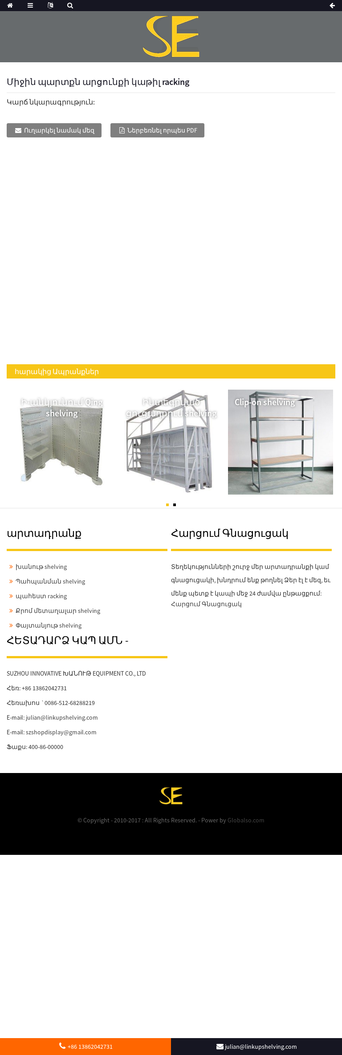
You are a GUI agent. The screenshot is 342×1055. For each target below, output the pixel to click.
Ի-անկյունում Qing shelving (61, 407)
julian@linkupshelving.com (62, 717)
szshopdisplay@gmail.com (61, 732)
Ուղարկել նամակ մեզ (59, 130)
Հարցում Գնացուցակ (206, 604)
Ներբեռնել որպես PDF (162, 130)
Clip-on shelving (265, 401)
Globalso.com (246, 820)
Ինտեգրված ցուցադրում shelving (171, 407)
